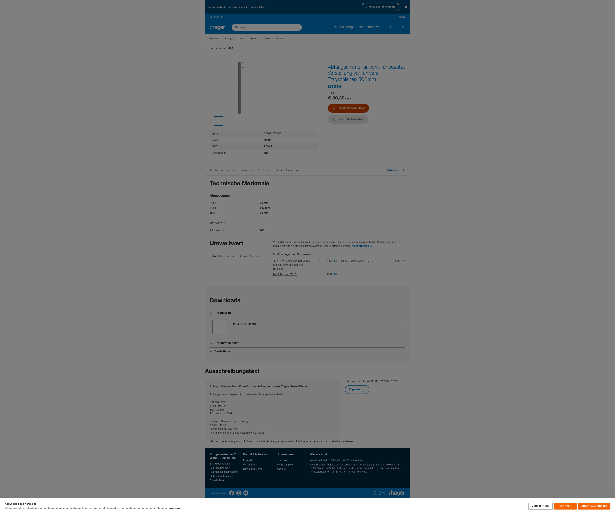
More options (540, 506)
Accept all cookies (594, 506)
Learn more (174, 508)
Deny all (565, 506)
